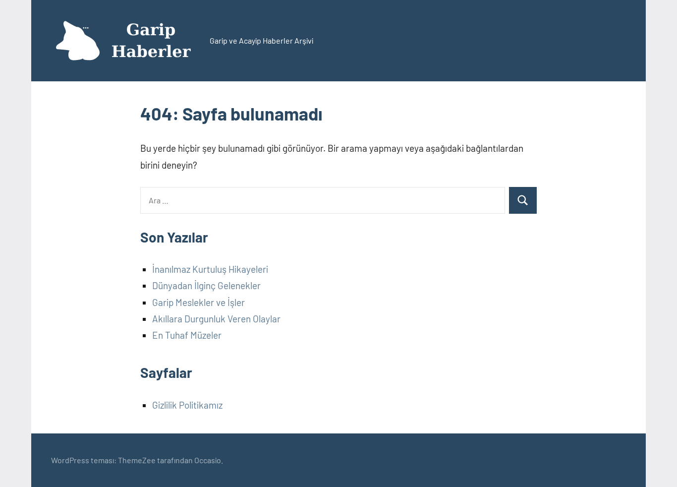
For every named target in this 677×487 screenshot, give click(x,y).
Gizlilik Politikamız (187, 405)
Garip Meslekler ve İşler (198, 302)
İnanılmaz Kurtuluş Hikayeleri (210, 269)
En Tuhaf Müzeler (187, 335)
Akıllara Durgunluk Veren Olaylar (216, 318)
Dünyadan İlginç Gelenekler (206, 285)
